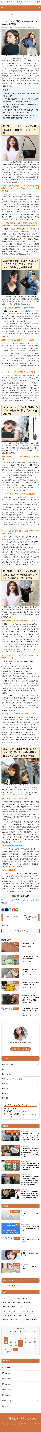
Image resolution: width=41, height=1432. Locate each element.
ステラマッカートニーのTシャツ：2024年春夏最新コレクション (30, 1228)
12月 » (10, 1352)
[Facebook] (2, 909)
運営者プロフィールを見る (20, 1049)
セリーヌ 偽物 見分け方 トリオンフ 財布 (30, 1240)
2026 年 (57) (8, 1367)
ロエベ (5, 902)
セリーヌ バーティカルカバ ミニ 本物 (30, 1267)
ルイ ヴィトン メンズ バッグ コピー (16, 1112)
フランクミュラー (17, 1319)
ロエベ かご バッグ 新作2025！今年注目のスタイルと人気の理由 (20, 900)
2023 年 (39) (8, 1384)
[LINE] (16, 909)
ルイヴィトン (17, 1302)
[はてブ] (9, 909)
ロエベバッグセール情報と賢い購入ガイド (30, 983)
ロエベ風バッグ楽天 (29, 943)
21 (20, 1345)
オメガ (26, 1311)
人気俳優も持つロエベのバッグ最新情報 (30, 957)
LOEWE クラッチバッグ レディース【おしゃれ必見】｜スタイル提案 (30, 998)
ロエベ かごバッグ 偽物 (21, 792)
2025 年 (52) (8, 1373)
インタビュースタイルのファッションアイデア (20, 2)
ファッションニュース (12, 1079)
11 (6, 1342)
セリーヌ (6, 1306)
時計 (6, 1083)
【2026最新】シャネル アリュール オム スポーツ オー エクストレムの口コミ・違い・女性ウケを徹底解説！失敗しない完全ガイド (30, 1137)
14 (20, 1342)
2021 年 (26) (8, 1395)
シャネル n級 (8, 1110)
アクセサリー (9, 1064)
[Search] (39, 8)
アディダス (17, 1311)
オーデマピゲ (19, 1315)
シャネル (28, 1302)
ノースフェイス (16, 1298)
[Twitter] (6, 909)
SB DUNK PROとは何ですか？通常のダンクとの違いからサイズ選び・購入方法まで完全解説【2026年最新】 (30, 1166)
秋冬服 (27, 1319)
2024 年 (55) (8, 1379)
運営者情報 (12, 1418)
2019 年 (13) (8, 1406)
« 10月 (6, 1352)
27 (16, 1349)
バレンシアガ (7, 1315)
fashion (6, 1319)
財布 (6, 1093)
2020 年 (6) (8, 1401)
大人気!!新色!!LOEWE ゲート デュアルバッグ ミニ (30, 1011)
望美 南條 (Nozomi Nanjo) (18, 27)
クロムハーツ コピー (10, 1109)
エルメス (26, 1298)
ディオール (7, 1311)
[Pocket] (13, 909)
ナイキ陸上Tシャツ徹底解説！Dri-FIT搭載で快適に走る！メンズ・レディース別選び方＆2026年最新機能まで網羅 (30, 1194)
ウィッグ (7, 1069)
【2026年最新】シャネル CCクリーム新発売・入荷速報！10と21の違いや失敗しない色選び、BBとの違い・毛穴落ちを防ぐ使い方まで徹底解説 (30, 1180)
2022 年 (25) (8, 1390)
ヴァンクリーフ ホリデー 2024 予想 (30, 1214)
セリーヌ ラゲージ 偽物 (11, 1113)
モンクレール (24, 1306)
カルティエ (30, 1315)
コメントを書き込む (20, 931)
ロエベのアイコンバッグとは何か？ (30, 970)
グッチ (34, 1311)
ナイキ (6, 1298)
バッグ (36, 27)
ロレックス (7, 1302)
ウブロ (35, 1319)
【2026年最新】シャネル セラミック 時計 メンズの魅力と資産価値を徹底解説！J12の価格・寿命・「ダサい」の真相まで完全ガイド (30, 1152)
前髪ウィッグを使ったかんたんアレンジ (30, 1254)
